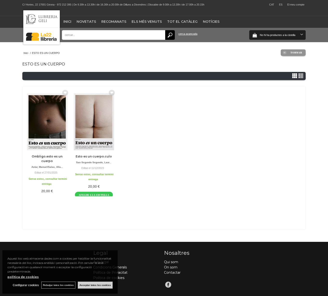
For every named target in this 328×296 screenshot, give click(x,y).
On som (170, 267)
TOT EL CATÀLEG (182, 21)
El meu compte (295, 4)
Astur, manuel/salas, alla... (47, 167)
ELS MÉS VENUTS (147, 21)
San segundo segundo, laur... (93, 162)
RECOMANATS (113, 21)
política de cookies (23, 277)
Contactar (172, 272)
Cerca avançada (187, 33)
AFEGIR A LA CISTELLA (94, 195)
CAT (271, 4)
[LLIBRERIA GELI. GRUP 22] (41, 43)
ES (280, 4)
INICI (67, 21)
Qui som (171, 262)
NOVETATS (86, 21)
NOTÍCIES (211, 21)
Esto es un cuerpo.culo (94, 156)
